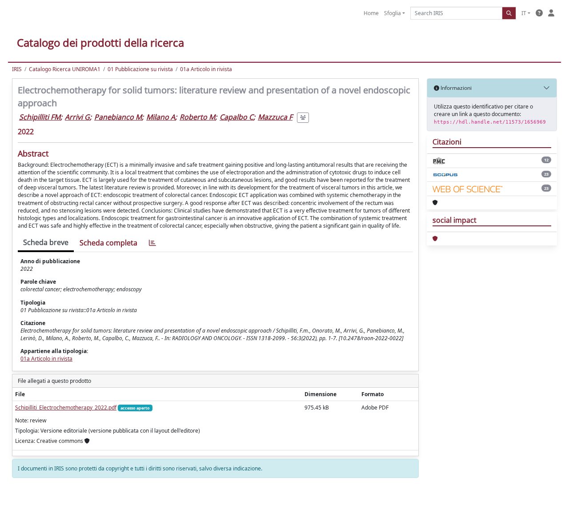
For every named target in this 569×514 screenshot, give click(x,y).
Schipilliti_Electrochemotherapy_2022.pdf (65, 407)
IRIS (17, 69)
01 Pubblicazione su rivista (140, 69)
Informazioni (455, 88)
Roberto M (197, 117)
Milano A (160, 117)
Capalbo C (236, 117)
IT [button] (523, 13)
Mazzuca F (275, 117)
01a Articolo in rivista (206, 69)
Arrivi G (77, 117)
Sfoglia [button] (392, 13)
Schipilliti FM (39, 117)
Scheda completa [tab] (108, 243)
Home (371, 13)
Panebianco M (118, 117)
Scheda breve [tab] (45, 242)
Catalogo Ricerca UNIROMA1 (64, 69)
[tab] (152, 243)
